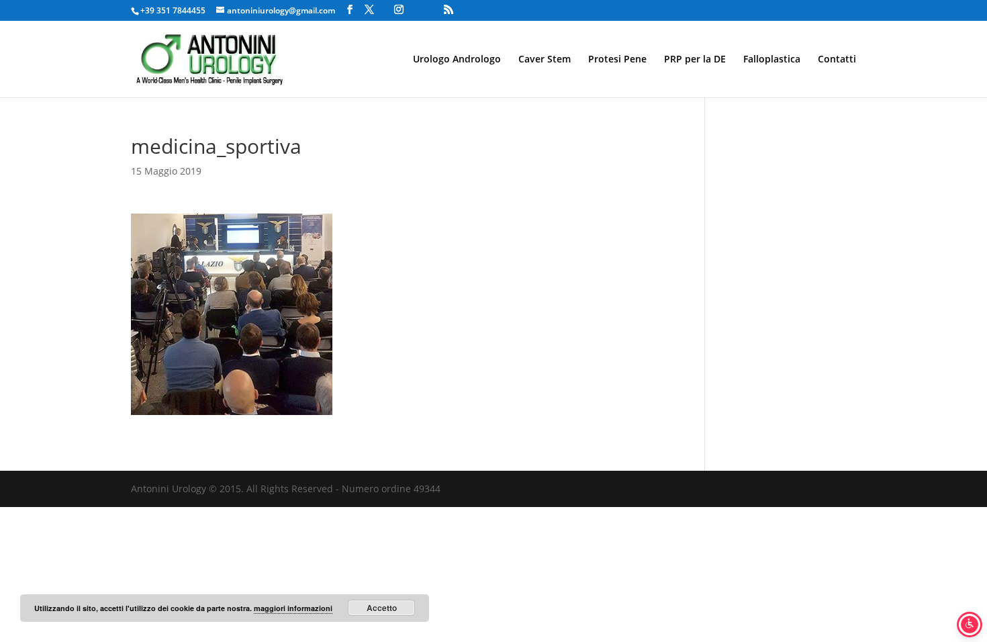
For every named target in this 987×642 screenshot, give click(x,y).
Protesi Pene (617, 59)
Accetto (382, 608)
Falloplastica (771, 59)
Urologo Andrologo (457, 59)
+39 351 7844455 (172, 10)
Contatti (837, 59)
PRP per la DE (695, 59)
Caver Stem (544, 59)
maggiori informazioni (293, 608)
